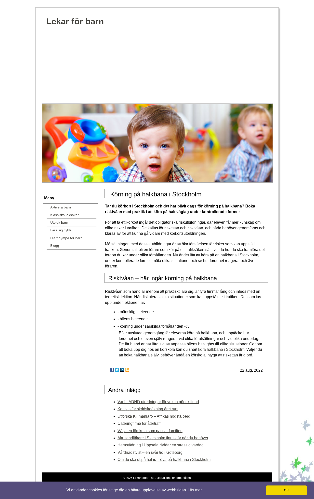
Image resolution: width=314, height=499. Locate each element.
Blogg (54, 246)
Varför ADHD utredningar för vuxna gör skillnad (158, 402)
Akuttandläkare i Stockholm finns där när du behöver (163, 438)
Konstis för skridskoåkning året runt (148, 409)
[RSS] (127, 370)
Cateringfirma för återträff (139, 423)
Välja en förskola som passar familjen (150, 431)
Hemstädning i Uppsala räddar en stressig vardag (161, 445)
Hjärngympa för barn (66, 238)
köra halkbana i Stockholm (221, 349)
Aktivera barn (60, 207)
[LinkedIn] (122, 370)
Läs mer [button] (195, 490)
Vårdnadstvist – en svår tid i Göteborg (150, 452)
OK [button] (286, 490)
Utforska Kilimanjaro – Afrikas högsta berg (154, 416)
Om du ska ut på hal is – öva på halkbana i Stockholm (164, 459)
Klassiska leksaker (64, 215)
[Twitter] (117, 370)
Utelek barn (59, 222)
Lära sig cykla (61, 230)
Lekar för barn (75, 21)
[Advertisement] (157, 66)
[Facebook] (112, 370)
